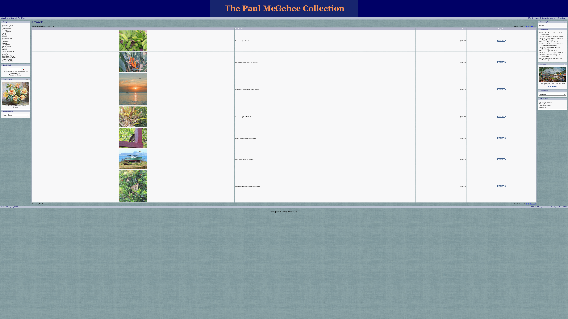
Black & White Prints (9, 57)
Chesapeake (6, 44)
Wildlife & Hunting (8, 51)
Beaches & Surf (7, 38)
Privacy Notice (543, 104)
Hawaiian (5, 43)
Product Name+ (240, 29)
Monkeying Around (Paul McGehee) (247, 186)
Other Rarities (6, 28)
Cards (4, 33)
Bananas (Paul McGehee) (244, 41)
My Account (533, 18)
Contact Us (542, 107)
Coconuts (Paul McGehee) (244, 117)
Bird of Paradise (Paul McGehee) (246, 62)
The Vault (5, 30)
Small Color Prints (8, 56)
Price (464, 29)
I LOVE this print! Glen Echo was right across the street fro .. (552, 84)
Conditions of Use (545, 105)
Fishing (4, 53)
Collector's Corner (8, 27)
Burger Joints (6, 46)
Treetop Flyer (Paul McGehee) (552, 42)
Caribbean (5, 41)
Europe (4, 49)
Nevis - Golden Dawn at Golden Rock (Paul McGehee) (552, 44)
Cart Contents (548, 18)
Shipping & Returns (545, 102)
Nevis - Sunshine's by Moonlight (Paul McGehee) (552, 39)
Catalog (4, 18)
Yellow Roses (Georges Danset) (15, 105)
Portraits (4, 48)
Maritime (4, 40)
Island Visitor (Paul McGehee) (245, 138)
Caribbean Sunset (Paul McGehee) (247, 89)
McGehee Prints (7, 25)
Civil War (5, 35)
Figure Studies (7, 59)
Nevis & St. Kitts (18, 18)
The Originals (6, 31)
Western (4, 36)
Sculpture (5, 54)
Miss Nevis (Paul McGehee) (244, 159)
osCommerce (288, 213)
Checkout (561, 18)
